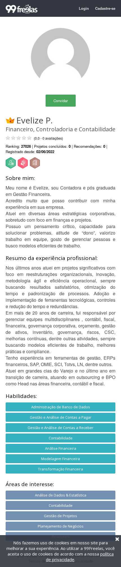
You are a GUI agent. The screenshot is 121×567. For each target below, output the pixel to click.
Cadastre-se (105, 8)
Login (84, 8)
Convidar (60, 100)
